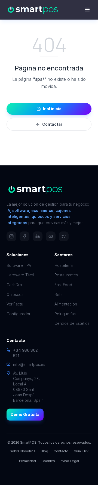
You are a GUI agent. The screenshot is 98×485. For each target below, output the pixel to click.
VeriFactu (15, 304)
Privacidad (27, 461)
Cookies (48, 461)
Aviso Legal (69, 461)
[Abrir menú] (87, 9)
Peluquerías (65, 313)
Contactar (52, 124)
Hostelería (63, 265)
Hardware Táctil (21, 275)
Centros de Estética (72, 323)
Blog (44, 451)
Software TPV (19, 265)
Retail (59, 294)
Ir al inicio (52, 108)
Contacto (61, 451)
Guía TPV (81, 451)
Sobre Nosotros (22, 451)
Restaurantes (66, 275)
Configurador (18, 313)
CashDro (14, 284)
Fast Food (63, 284)
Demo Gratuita (25, 414)
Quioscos (15, 294)
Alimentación (65, 304)
